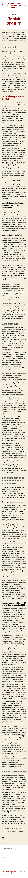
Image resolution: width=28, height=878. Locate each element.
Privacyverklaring (7, 848)
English (5, 857)
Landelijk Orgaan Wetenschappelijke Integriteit (14, 5)
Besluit (14, 14)
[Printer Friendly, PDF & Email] (3, 839)
